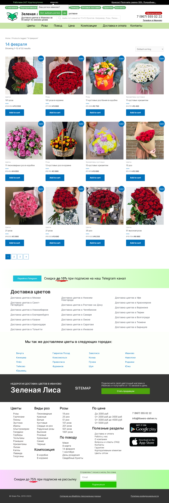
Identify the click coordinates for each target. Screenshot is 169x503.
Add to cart (14, 112)
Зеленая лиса (33, 14)
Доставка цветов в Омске (75, 319)
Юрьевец (21, 370)
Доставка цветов (30, 291)
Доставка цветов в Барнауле (131, 327)
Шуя (91, 366)
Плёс (19, 362)
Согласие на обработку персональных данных (80, 496)
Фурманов (58, 366)
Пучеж (92, 362)
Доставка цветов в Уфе (128, 297)
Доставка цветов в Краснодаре (28, 324)
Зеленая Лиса (36, 389)
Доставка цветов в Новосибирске (29, 309)
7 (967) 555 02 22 (149, 16)
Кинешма (21, 357)
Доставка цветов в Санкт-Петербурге (25, 303)
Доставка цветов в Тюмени (130, 322)
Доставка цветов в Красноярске (133, 302)
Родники (129, 362)
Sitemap (83, 388)
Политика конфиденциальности (145, 496)
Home (7, 38)
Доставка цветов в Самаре (76, 314)
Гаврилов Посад (61, 353)
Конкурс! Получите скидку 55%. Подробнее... (134, 2)
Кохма (92, 357)
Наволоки (130, 357)
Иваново (129, 353)
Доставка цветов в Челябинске (78, 309)
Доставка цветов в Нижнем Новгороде (76, 298)
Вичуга (20, 353)
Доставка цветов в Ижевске (77, 329)
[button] (12, 7)
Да (64, 13)
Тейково (20, 366)
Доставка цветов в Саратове (77, 324)
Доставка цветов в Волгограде (132, 317)
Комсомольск (60, 357)
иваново (54, 2)
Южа (127, 366)
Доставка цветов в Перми (129, 312)
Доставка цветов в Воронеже (131, 307)
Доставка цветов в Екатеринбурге (30, 314)
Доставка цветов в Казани (25, 319)
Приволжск (59, 362)
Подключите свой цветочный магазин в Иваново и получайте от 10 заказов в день (124, 384)
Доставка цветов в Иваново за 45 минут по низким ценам (36, 18)
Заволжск (94, 353)
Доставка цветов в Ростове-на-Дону (82, 305)
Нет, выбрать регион (50, 13)
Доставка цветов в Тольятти (26, 329)
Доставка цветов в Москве (26, 297)
